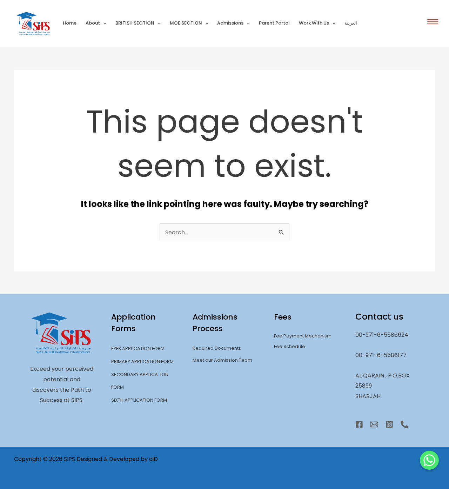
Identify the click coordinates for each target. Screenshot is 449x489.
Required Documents (217, 348)
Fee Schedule (289, 346)
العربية (350, 23)
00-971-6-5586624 (381, 335)
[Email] (374, 424)
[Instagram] (389, 424)
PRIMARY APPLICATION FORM (142, 361)
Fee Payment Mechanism (302, 336)
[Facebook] (359, 424)
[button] (432, 21)
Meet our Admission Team (222, 360)
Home (69, 23)
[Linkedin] (404, 424)
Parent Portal (274, 23)
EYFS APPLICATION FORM (138, 348)
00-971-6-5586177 (381, 355)
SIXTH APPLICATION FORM (139, 400)
